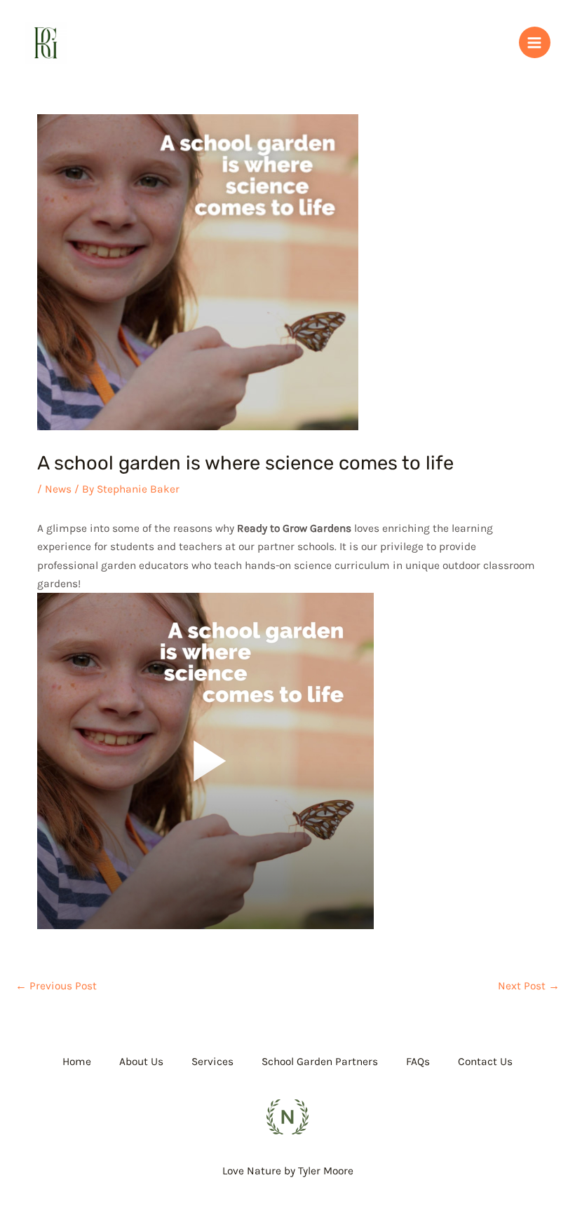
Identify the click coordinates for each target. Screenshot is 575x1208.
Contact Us (485, 1061)
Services (212, 1061)
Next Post (529, 986)
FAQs (418, 1061)
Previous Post (56, 986)
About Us (141, 1061)
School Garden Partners (320, 1061)
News (58, 489)
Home (76, 1061)
